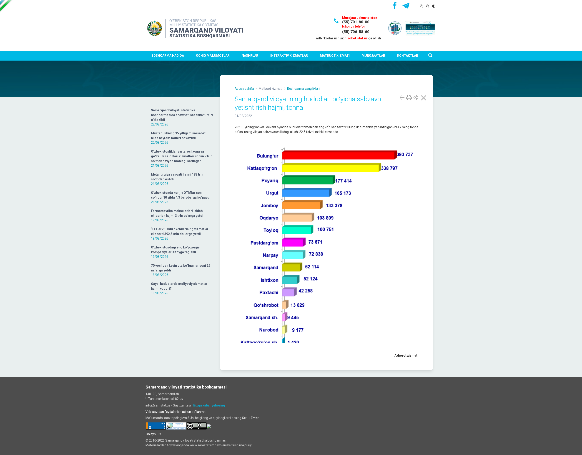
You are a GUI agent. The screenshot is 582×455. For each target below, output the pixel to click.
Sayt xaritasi (182, 405)
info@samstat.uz (158, 405)
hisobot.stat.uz (356, 38)
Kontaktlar (407, 55)
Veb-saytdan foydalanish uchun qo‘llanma (176, 412)
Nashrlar (250, 55)
